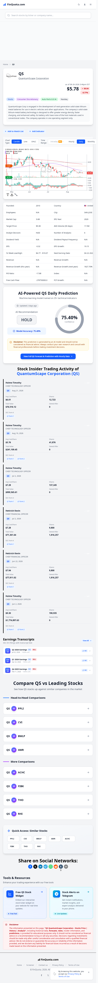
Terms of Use (64, 976)
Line (25, 141)
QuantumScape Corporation (34, 78)
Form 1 (11, 416)
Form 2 (22, 459)
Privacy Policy (73, 974)
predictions (14, 933)
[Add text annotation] (7, 194)
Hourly (71, 141)
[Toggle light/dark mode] (78, 4)
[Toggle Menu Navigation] (90, 4)
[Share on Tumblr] (61, 867)
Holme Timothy (13, 382)
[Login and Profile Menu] (84, 4)
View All (86, 641)
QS (8, 390)
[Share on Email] (66, 867)
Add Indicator (38, 131)
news (60, 930)
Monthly (91, 141)
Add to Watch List (15, 131)
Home (5, 64)
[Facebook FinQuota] (41, 975)
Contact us (43, 965)
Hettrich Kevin (13, 510)
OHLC (33, 141)
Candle (17, 141)
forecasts (53, 930)
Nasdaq (64, 99)
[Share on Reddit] (56, 867)
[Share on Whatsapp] (51, 867)
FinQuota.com (50, 959)
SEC (85, 651)
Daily (81, 141)
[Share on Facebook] (30, 867)
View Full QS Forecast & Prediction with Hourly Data (47, 356)
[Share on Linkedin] (40, 867)
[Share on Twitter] (35, 867)
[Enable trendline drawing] (15, 194)
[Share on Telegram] (46, 867)
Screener (30, 965)
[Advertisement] (49, 41)
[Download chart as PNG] (11, 194)
